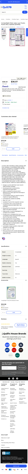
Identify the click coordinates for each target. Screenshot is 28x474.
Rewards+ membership (13, 389)
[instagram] (9, 378)
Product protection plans (12, 425)
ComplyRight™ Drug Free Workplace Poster (10, 300)
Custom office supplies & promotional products (13, 407)
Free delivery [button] (5, 145)
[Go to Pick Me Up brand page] (20, 345)
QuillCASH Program (12, 396)
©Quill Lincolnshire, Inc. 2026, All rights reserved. (12, 458)
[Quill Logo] (7, 7)
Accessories (20, 155)
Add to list (6, 107)
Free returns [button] (7, 104)
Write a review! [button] (20, 27)
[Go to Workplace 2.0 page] (17, 355)
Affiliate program (12, 432)
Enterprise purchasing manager (12, 416)
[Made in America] (4, 238)
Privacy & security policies (5, 416)
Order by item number (22, 399)
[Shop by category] (1, 7)
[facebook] (17, 378)
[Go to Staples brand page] (14, 350)
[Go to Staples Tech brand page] (20, 350)
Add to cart (16, 466)
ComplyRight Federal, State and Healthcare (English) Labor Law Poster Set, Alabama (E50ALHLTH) (10, 137)
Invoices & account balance (3, 399)
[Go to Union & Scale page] (10, 355)
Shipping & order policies (4, 407)
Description (5, 155)
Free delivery (7, 95)
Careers (3, 445)
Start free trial (22, 86)
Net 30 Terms (13, 403)
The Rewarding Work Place (8, 442)
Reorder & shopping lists (22, 389)
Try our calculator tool (18, 90)
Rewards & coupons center (23, 402)
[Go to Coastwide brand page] (14, 345)
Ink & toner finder (21, 392)
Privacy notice (16, 462)
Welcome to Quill (5, 437)
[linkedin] (13, 378)
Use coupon (22, 367)
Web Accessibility (5, 447)
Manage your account (4, 395)
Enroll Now (14, 84)
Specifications (12, 155)
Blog (2, 440)
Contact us (3, 418)
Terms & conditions (6, 462)
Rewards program (12, 392)
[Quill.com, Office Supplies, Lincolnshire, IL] (6, 453)
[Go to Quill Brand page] (7, 345)
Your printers (22, 395)
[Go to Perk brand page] (7, 350)
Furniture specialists (12, 421)
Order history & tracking (4, 389)
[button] (27, 2)
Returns (3, 392)
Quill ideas (12, 428)
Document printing (12, 412)
